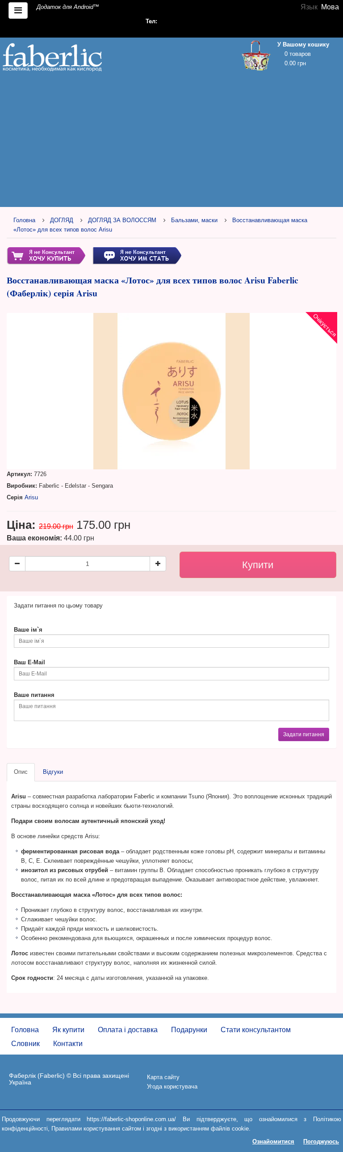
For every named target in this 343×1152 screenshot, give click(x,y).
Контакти (68, 1043)
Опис (21, 771)
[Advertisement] (171, 141)
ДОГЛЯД (61, 220)
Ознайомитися (273, 1141)
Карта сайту (163, 1077)
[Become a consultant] (136, 255)
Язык (309, 7)
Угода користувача (172, 1086)
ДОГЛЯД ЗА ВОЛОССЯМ (122, 220)
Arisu (31, 497)
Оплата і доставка (128, 1030)
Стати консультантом (256, 1030)
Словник (25, 1043)
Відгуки (53, 771)
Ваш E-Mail (29, 662)
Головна (24, 220)
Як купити (68, 1030)
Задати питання (303, 734)
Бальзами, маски (194, 220)
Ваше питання (34, 695)
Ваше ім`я (28, 629)
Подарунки (189, 1030)
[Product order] (46, 255)
